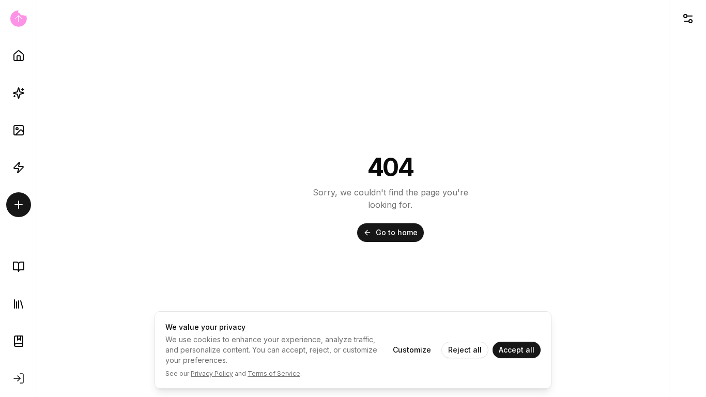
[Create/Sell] (18, 204)
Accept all (516, 349)
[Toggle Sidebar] (37, 198)
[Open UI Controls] (688, 18)
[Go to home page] (18, 18)
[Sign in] (18, 378)
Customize (412, 349)
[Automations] (18, 167)
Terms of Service (274, 373)
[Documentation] (18, 341)
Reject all (465, 349)
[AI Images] (18, 130)
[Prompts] (18, 93)
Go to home (397, 232)
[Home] (18, 55)
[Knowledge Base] (18, 266)
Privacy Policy (212, 373)
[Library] (18, 304)
